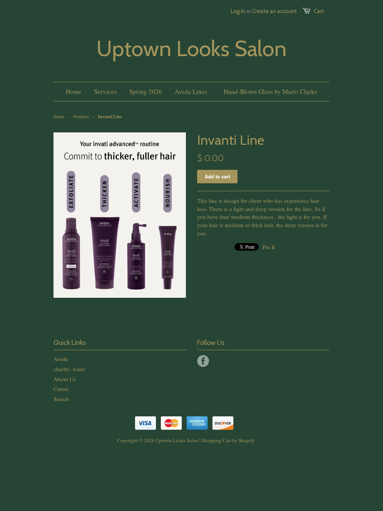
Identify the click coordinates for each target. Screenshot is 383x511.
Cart (319, 11)
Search (61, 399)
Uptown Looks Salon (191, 48)
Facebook (203, 361)
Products (81, 116)
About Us (64, 379)
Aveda (60, 358)
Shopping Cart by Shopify (228, 440)
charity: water (69, 369)
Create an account (274, 11)
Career (61, 388)
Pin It (269, 247)
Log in (238, 11)
